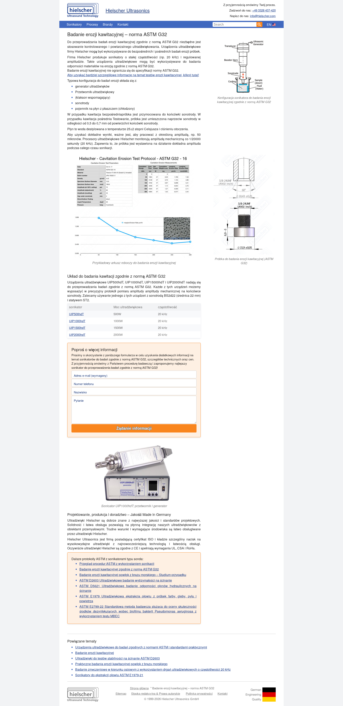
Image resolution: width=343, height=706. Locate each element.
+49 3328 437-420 (264, 10)
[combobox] (235, 24)
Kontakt (123, 24)
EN (269, 24)
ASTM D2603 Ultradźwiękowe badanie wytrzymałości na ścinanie (125, 580)
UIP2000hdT (77, 334)
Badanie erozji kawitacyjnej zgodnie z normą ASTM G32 (119, 569)
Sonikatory (74, 24)
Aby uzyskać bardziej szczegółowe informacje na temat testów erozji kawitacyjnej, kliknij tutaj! (133, 75)
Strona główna (139, 688)
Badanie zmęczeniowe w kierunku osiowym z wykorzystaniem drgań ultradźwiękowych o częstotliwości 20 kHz (153, 669)
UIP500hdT (76, 314)
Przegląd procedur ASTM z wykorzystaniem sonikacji (116, 563)
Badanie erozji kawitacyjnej (94, 652)
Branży (108, 24)
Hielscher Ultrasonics (128, 10)
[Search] (259, 24)
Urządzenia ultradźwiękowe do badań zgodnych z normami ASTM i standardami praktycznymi (141, 647)
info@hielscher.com (263, 16)
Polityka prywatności (199, 693)
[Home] (82, 9)
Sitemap (121, 693)
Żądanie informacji (134, 428)
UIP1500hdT (77, 328)
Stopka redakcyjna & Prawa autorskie (155, 693)
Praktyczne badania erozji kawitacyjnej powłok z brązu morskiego (121, 664)
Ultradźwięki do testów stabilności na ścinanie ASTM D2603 (117, 658)
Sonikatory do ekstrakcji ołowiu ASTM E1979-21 (109, 675)
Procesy (92, 24)
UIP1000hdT (77, 321)
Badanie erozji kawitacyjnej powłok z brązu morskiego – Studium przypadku (132, 574)
